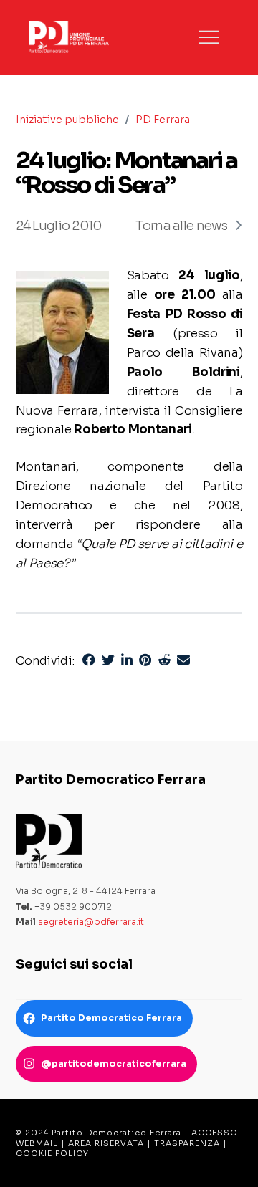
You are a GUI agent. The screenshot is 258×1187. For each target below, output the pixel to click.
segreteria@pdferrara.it (91, 921)
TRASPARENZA (187, 1143)
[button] (209, 37)
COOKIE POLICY (52, 1153)
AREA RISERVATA (106, 1143)
